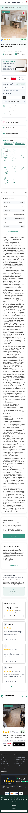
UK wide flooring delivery (11, 511)
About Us (4, 761)
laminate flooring (7, 298)
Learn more (8, 107)
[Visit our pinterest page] (12, 786)
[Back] (2, 2)
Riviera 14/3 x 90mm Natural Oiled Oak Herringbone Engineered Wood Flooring (14, 736)
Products (4, 759)
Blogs (3, 768)
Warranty (20, 192)
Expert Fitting (19, 766)
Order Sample (20, 69)
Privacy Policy (19, 763)
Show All (22, 696)
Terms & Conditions (20, 761)
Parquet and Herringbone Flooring (14, 7)
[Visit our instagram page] (20, 786)
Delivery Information (21, 757)
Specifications (4, 192)
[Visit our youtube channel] (7, 786)
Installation (13, 192)
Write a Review (14, 615)
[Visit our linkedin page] (24, 786)
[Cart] (23, 2)
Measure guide (21, 84)
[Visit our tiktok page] (3, 786)
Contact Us (5, 763)
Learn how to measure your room (10, 90)
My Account (5, 766)
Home (4, 7)
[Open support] (26, 2)
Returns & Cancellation (21, 759)
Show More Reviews (12, 686)
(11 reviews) (4, 41)
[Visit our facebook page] (16, 786)
